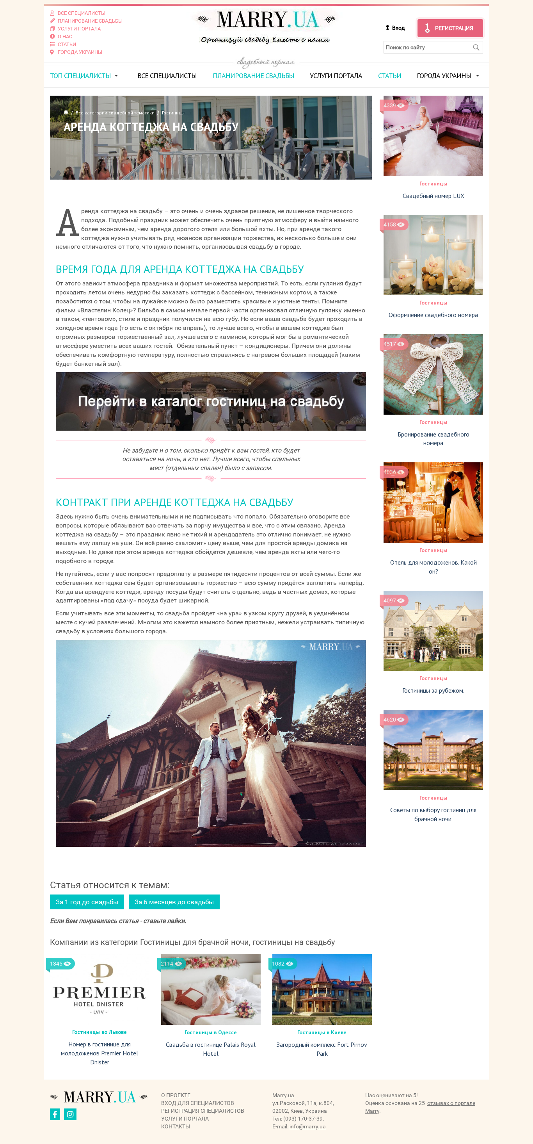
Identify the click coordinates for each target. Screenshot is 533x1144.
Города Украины (444, 75)
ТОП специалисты (80, 75)
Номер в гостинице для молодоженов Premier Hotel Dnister (99, 1053)
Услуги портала (336, 75)
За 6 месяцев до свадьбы (174, 902)
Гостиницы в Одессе (211, 1032)
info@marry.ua (308, 1126)
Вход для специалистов (197, 1103)
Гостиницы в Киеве (321, 1032)
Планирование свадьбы (253, 75)
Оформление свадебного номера (433, 315)
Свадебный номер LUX (433, 196)
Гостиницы (433, 183)
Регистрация (454, 28)
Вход (398, 28)
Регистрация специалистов (202, 1111)
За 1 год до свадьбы (87, 902)
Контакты (175, 1126)
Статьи (389, 75)
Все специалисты (167, 75)
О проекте (175, 1095)
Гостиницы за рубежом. (433, 690)
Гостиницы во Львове (99, 1031)
